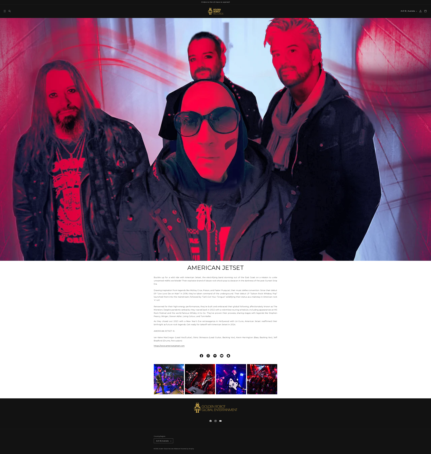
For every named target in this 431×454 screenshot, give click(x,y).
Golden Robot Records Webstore (169, 449)
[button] (4, 11)
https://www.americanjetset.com (169, 346)
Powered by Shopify (187, 449)
